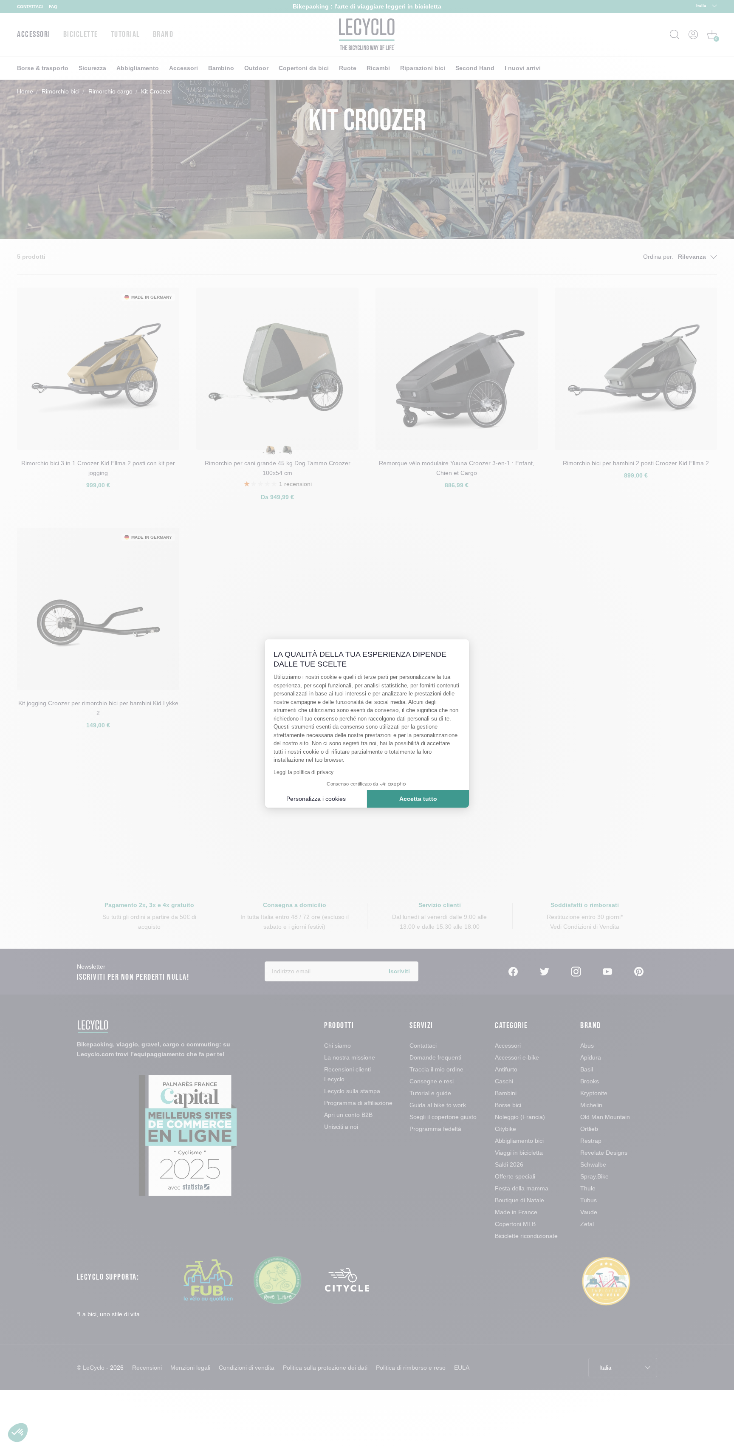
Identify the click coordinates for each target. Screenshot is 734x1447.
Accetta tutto (418, 798)
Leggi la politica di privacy (303, 772)
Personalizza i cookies (316, 798)
